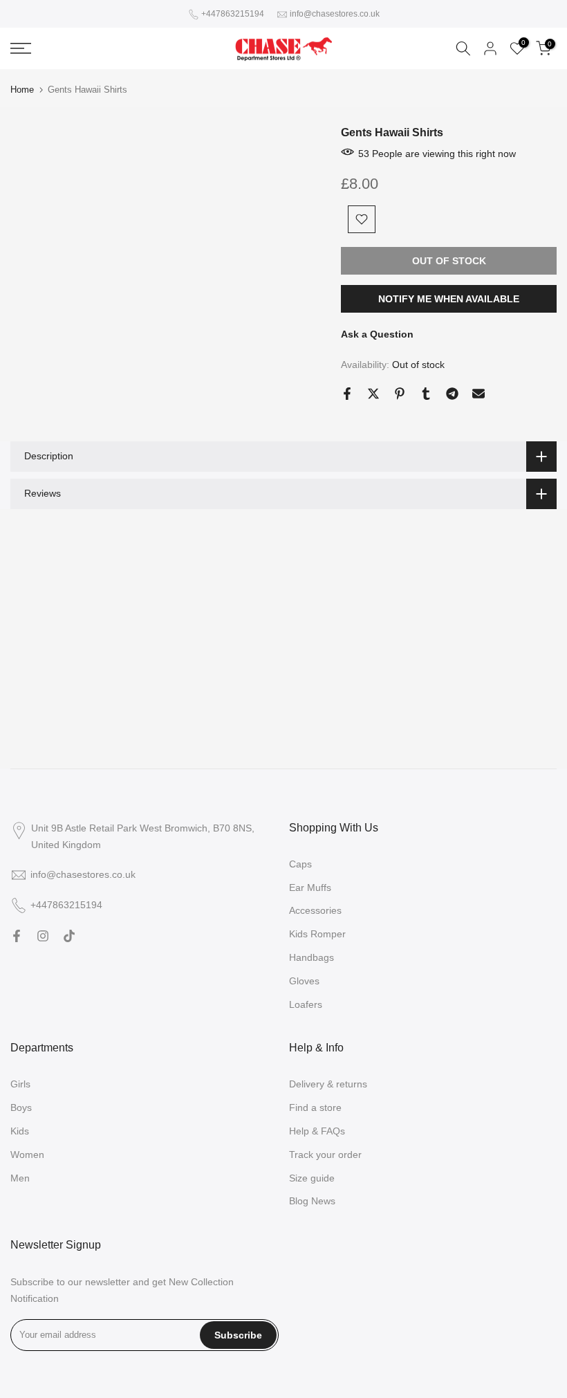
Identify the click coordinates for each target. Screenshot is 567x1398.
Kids (19, 1131)
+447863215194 (232, 14)
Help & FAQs (317, 1131)
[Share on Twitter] (373, 393)
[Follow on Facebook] (16, 936)
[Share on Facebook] (347, 393)
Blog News (312, 1200)
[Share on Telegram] (452, 393)
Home (22, 89)
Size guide (312, 1178)
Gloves (304, 980)
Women (27, 1154)
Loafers (305, 1004)
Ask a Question (377, 334)
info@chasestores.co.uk (335, 14)
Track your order (325, 1154)
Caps (300, 864)
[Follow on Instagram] (43, 936)
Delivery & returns (328, 1083)
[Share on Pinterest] (399, 393)
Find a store (315, 1107)
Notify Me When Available (448, 298)
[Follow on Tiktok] (69, 936)
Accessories (315, 910)
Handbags (311, 957)
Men (20, 1178)
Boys (21, 1107)
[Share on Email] (478, 393)
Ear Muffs (310, 887)
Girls (20, 1083)
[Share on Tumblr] (426, 393)
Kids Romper (317, 933)
